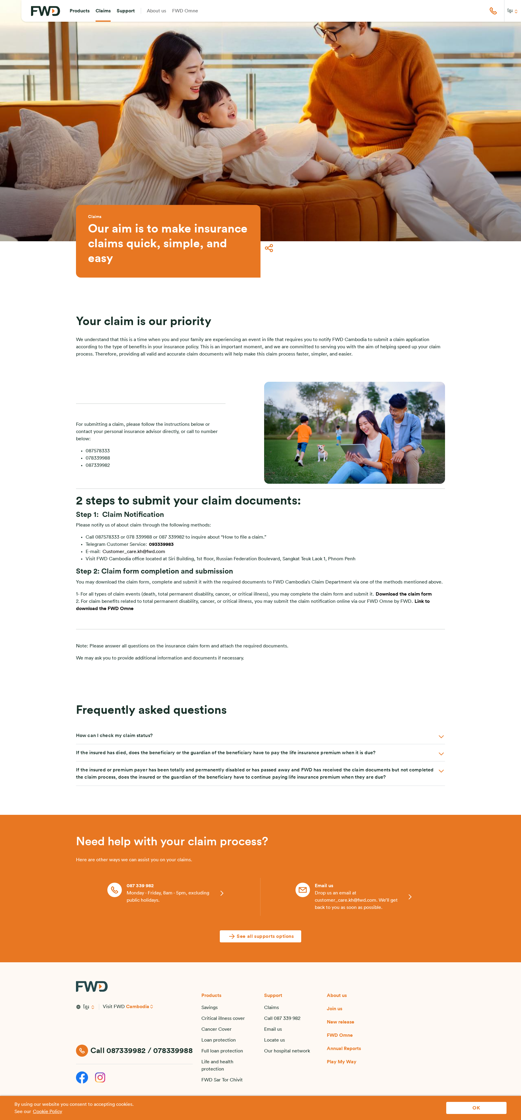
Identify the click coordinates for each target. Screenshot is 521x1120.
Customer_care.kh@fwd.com (134, 551)
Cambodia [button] (137, 1006)
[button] (80, 11)
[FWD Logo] (45, 11)
